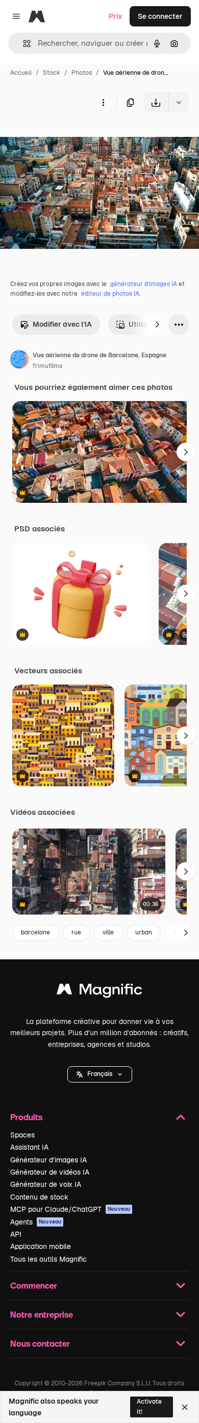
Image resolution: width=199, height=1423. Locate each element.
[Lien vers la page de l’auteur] (19, 361)
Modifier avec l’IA (62, 324)
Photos (81, 73)
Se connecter (160, 16)
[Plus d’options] (103, 102)
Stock (51, 73)
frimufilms (47, 366)
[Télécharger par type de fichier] (178, 102)
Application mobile (40, 1246)
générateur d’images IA (143, 284)
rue (76, 932)
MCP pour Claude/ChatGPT (70, 1209)
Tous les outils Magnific (48, 1259)
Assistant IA (29, 1147)
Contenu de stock (39, 1197)
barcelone (35, 932)
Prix (115, 16)
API (15, 1234)
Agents (35, 1222)
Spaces (22, 1135)
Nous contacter (40, 1343)
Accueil (21, 73)
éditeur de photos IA (110, 294)
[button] (99, 1074)
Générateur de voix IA (45, 1184)
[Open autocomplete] (23, 43)
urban (143, 932)
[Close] (184, 1407)
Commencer (33, 1285)
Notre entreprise (41, 1314)
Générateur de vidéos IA (49, 1172)
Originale (67, 136)
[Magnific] (99, 992)
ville (108, 932)
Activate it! (149, 1406)
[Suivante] (157, 325)
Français (99, 1074)
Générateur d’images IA (48, 1159)
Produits (26, 1117)
